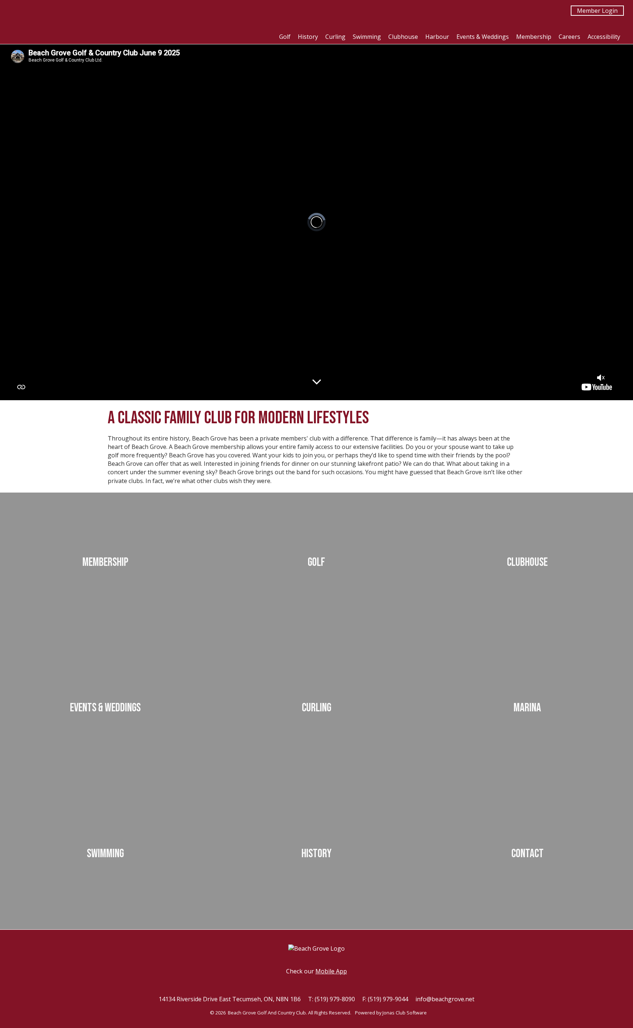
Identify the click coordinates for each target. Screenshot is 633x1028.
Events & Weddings (482, 37)
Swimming (367, 37)
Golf (284, 37)
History (308, 37)
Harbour (437, 37)
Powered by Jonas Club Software (391, 1012)
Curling (335, 37)
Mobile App (331, 971)
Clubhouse (403, 37)
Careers (569, 37)
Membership (533, 37)
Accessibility (604, 37)
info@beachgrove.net (444, 999)
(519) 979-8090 (335, 999)
